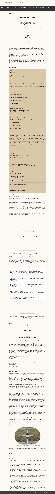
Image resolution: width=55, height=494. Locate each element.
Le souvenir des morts (31, 7)
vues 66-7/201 (16, 480)
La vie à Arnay (7, 7)
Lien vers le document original (14, 64)
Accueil (2, 7)
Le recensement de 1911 (14, 7)
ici (21, 492)
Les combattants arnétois (22, 7)
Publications (47, 7)
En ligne (39, 470)
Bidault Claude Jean (35, 488)
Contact (43, 7)
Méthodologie (38, 7)
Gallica (44, 487)
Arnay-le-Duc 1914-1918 (12, 3)
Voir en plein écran (12, 455)
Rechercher (39, 2)
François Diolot (33, 384)
